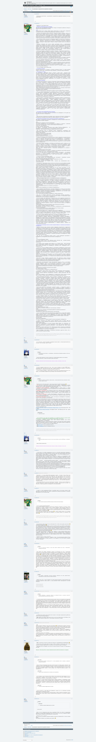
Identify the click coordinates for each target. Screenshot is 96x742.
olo (24, 450)
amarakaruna (26, 23)
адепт (25, 591)
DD (24, 365)
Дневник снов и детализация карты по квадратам (32, 731)
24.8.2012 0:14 (36, 640)
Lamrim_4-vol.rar (40, 424)
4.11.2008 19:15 (36, 497)
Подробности (26, 34)
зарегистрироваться (69, 10)
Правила (36, 5)
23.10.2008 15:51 (36, 435)
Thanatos (25, 571)
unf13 (25, 543)
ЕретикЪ (25, 349)
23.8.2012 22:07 (36, 622)
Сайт (24, 337)
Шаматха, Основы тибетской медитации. (43, 409)
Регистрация (40, 5)
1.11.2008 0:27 (36, 473)
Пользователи (32, 5)
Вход (44, 5)
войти (64, 10)
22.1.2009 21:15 (36, 571)
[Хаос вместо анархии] (25, 3)
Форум (27, 5)
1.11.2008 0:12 (36, 450)
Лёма (25, 640)
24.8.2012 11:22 (36, 698)
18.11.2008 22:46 (36, 543)
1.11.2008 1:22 (36, 488)
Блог (24, 5)
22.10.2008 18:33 (36, 365)
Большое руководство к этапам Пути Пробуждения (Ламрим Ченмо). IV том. (48, 407)
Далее (32, 10)
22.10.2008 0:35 (36, 349)
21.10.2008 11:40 (36, 23)
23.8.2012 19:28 (36, 591)
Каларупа (29, 2)
